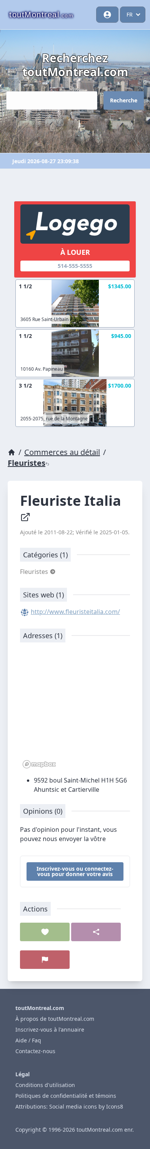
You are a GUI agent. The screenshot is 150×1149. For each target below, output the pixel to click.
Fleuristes (26, 463)
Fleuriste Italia (72, 500)
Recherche (123, 100)
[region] (75, 709)
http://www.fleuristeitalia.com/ (75, 611)
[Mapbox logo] (39, 764)
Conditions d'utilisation (45, 1085)
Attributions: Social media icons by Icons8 (69, 1106)
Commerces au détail (62, 452)
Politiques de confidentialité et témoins (65, 1095)
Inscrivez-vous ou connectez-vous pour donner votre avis (75, 871)
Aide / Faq (28, 1040)
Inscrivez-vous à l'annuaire (49, 1029)
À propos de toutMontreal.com (54, 1018)
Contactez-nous (35, 1051)
